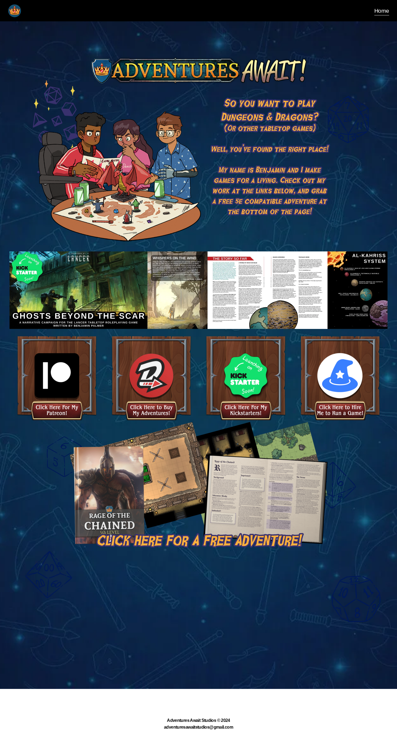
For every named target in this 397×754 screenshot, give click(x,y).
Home (381, 11)
